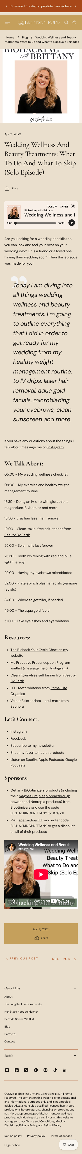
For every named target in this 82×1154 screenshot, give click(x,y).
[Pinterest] (45, 1070)
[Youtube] (36, 1070)
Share (14, 188)
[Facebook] (16, 1070)
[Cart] (74, 22)
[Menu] (7, 22)
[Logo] (38, 22)
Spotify (31, 759)
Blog (25, 37)
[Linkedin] (65, 1070)
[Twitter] (26, 1070)
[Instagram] (7, 1070)
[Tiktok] (55, 1070)
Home (10, 37)
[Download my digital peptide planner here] (41, 6)
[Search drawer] (66, 22)
